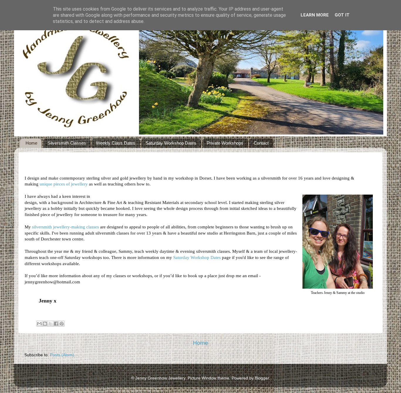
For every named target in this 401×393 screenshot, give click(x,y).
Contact (261, 143)
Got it (342, 15)
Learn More (315, 15)
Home (31, 143)
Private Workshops (225, 143)
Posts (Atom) (62, 355)
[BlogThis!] (45, 324)
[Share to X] (50, 324)
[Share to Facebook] (56, 324)
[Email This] (39, 324)
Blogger (262, 378)
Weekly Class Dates (115, 143)
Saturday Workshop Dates (171, 143)
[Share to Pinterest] (62, 324)
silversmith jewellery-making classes (65, 227)
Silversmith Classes (67, 143)
